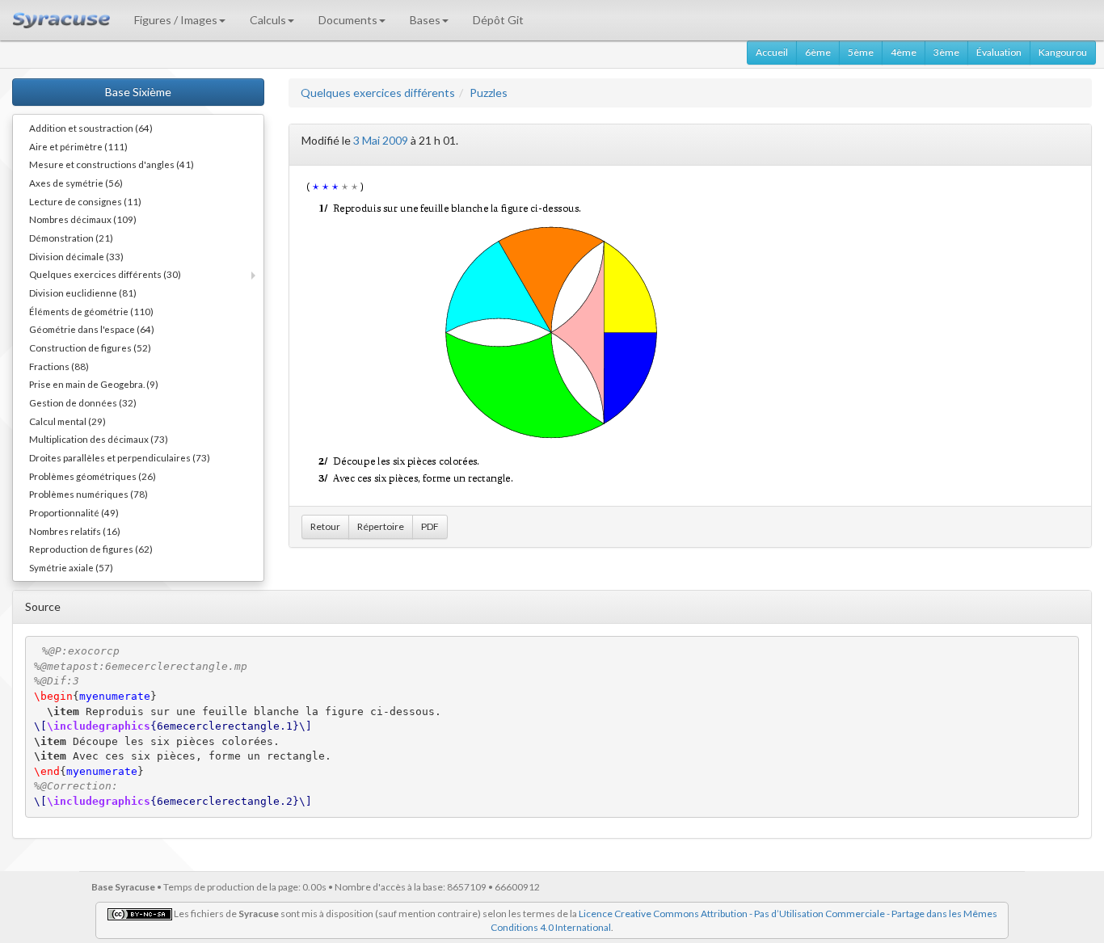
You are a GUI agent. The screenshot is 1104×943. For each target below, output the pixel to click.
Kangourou (1063, 52)
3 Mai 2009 (380, 140)
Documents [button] (347, 20)
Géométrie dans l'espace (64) (91, 329)
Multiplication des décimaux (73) (98, 438)
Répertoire (380, 526)
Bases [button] (425, 20)
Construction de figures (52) (90, 347)
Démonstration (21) (71, 237)
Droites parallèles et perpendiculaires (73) (119, 457)
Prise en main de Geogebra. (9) (93, 383)
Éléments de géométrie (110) (91, 311)
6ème (818, 52)
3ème (946, 52)
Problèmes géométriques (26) (92, 476)
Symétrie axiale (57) (71, 567)
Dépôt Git (498, 20)
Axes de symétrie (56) (76, 182)
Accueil (772, 52)
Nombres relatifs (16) (74, 531)
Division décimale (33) (76, 256)
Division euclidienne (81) (83, 292)
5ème (861, 52)
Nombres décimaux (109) (83, 219)
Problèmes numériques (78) (88, 493)
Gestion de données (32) (83, 402)
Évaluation (999, 52)
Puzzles (489, 92)
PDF (430, 526)
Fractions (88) (59, 366)
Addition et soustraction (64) (91, 127)
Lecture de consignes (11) (85, 201)
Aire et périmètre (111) (78, 146)
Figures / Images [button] (175, 20)
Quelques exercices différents (378, 92)
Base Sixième (138, 92)
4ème (903, 52)
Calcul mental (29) (67, 421)
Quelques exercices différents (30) (105, 274)
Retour (325, 526)
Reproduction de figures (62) (91, 548)
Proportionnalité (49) (74, 512)
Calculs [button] (268, 20)
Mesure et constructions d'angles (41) (111, 164)
